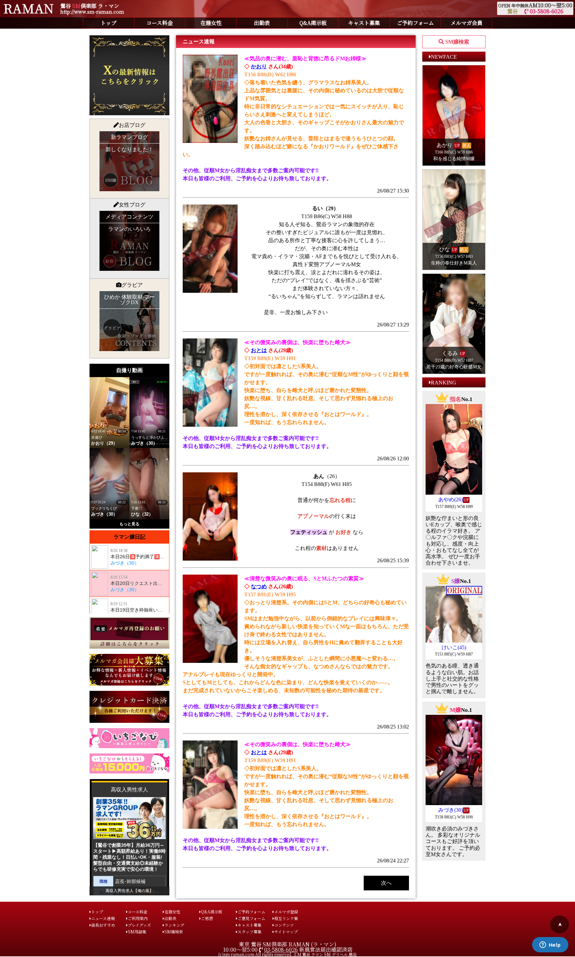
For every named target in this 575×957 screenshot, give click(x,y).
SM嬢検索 (173, 931)
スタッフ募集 (250, 931)
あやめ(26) (450, 499)
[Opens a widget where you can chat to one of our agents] (550, 945)
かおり (259, 66)
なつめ (259, 586)
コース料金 (159, 23)
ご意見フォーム (251, 918)
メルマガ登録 (286, 911)
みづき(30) (450, 810)
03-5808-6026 (545, 11)
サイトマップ (286, 931)
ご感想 (207, 918)
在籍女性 (211, 23)
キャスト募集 (364, 23)
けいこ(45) (454, 647)
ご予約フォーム (415, 23)
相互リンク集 (286, 918)
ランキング (174, 925)
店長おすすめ (103, 925)
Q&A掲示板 (313, 23)
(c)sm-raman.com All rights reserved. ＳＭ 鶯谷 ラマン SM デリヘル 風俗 (287, 954)
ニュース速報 (103, 918)
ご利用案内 (138, 918)
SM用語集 (137, 931)
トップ (108, 23)
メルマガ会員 (466, 23)
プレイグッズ (139, 925)
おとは (259, 350)
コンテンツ (284, 925)
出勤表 (262, 23)
